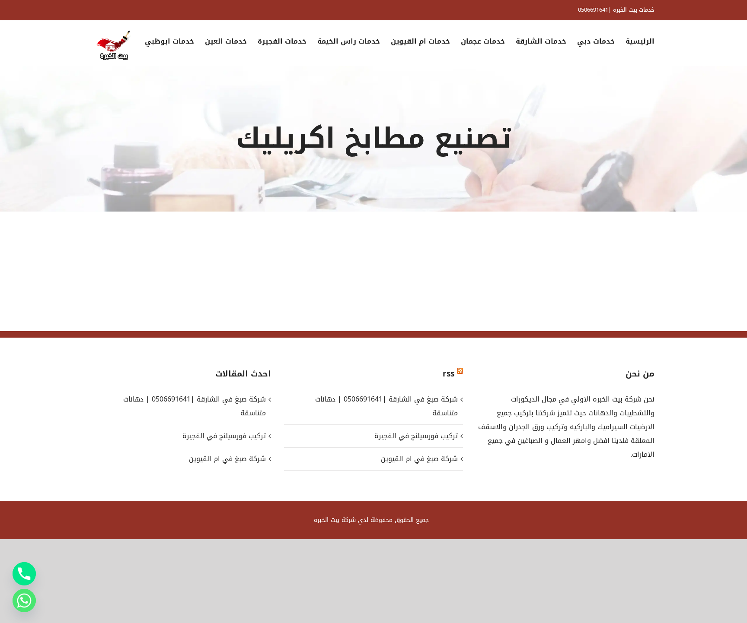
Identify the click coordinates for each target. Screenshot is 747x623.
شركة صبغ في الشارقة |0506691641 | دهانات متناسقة (386, 406)
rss (448, 374)
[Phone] (24, 573)
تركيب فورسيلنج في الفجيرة (415, 436)
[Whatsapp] (24, 600)
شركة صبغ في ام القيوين (419, 458)
